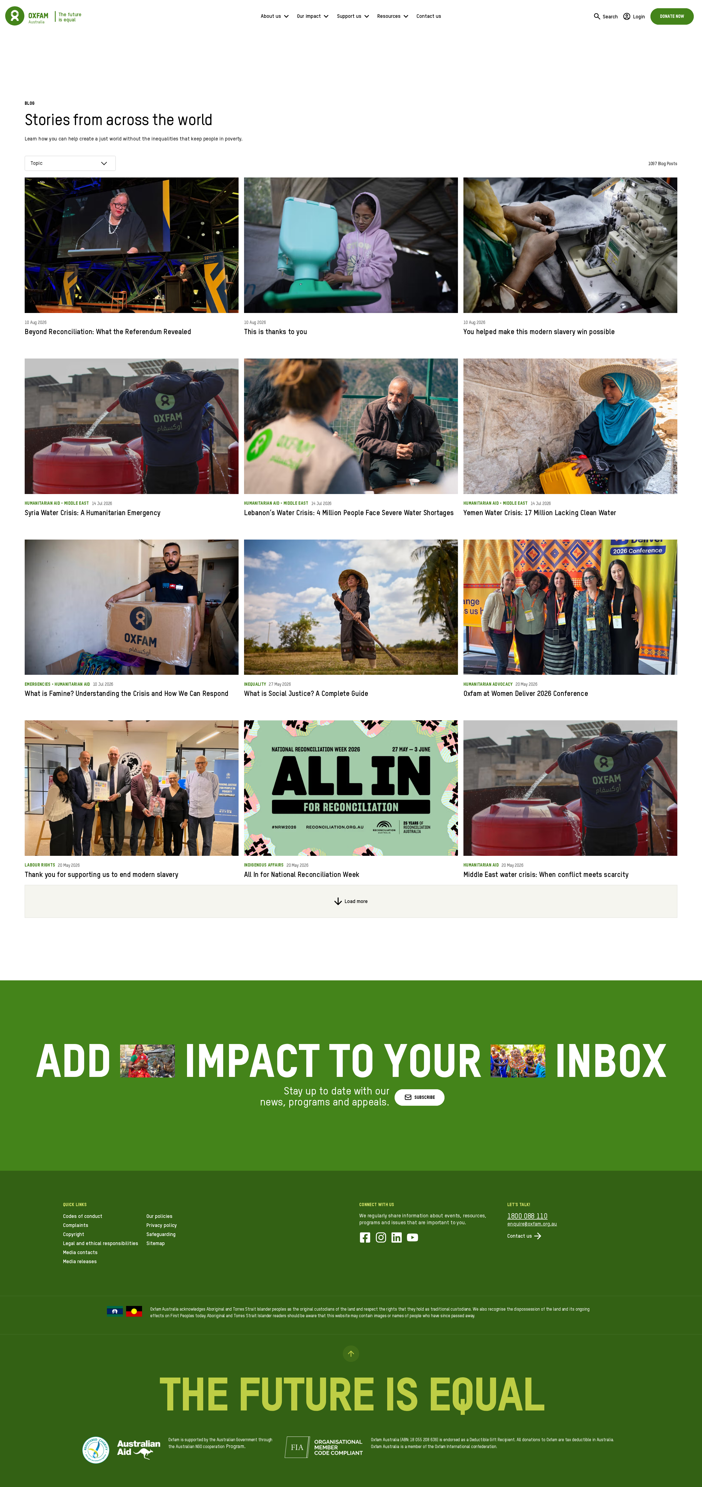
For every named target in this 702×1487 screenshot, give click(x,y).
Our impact (309, 16)
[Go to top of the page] (351, 1353)
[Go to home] (15, 16)
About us (271, 16)
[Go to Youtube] (412, 1238)
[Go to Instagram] (381, 1238)
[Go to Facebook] (365, 1238)
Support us (349, 16)
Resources (389, 16)
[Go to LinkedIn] (397, 1238)
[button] (419, 1097)
